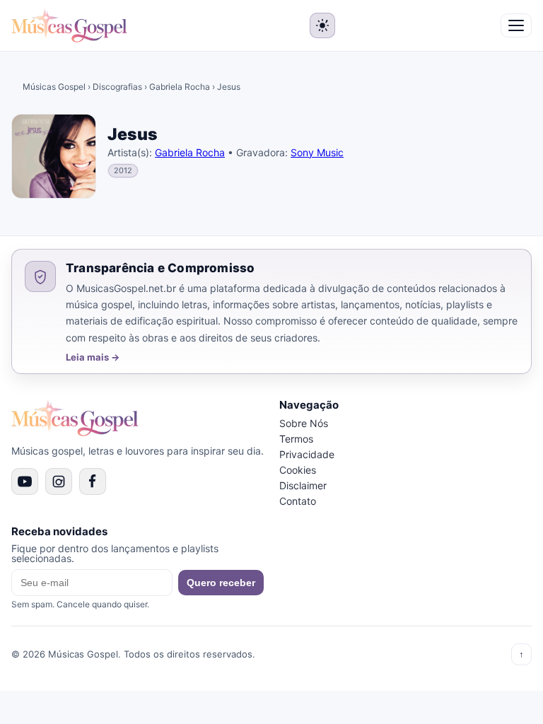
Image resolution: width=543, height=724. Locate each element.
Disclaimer (303, 485)
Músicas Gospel (54, 86)
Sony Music (317, 152)
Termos (296, 439)
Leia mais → (92, 357)
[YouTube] (24, 481)
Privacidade (306, 454)
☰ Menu (516, 25)
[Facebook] (92, 481)
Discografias (117, 86)
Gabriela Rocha (179, 86)
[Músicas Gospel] (69, 25)
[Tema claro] (322, 25)
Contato (297, 501)
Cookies (297, 470)
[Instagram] (58, 481)
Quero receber (221, 582)
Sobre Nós (303, 423)
